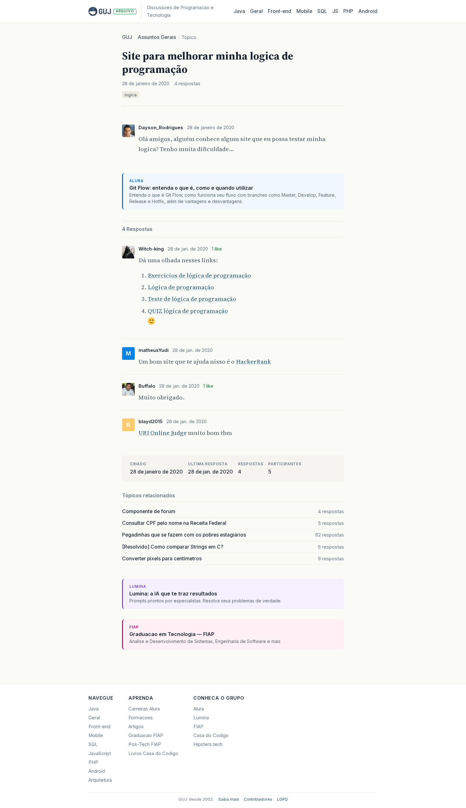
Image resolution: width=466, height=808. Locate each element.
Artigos (136, 726)
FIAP (198, 726)
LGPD (282, 799)
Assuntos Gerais (157, 37)
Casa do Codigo (211, 735)
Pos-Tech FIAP (144, 744)
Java (239, 11)
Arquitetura (100, 780)
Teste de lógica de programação (192, 299)
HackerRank (253, 361)
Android (368, 11)
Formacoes (140, 718)
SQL (322, 11)
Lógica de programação (181, 287)
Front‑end (279, 11)
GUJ (127, 37)
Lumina (201, 718)
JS (335, 11)
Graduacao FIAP (145, 735)
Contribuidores (258, 799)
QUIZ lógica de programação (188, 311)
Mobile (304, 11)
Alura (198, 709)
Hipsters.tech (208, 744)
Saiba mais (228, 799)
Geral (256, 11)
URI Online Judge (163, 433)
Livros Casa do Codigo (153, 753)
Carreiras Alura (144, 709)
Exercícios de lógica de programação (199, 275)
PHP (348, 11)
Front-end (99, 726)
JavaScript (99, 753)
